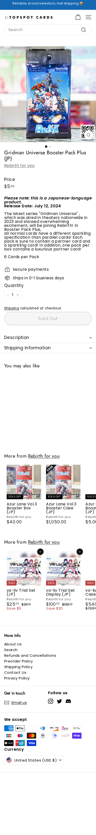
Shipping (11, 308)
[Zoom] (88, 135)
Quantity (14, 286)
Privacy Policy (17, 678)
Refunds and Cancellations (30, 655)
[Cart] (78, 17)
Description (16, 337)
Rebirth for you (19, 165)
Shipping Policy (18, 666)
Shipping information (27, 348)
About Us (13, 644)
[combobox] (48, 29)
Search (10, 649)
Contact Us (15, 672)
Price (9, 180)
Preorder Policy (18, 661)
